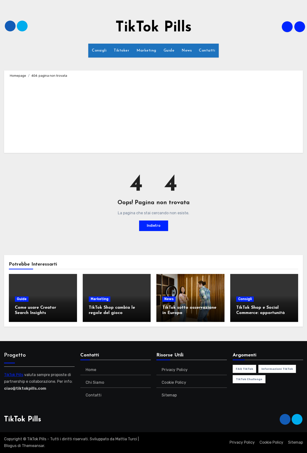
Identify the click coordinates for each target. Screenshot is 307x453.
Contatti (207, 50)
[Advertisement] (154, 114)
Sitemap (169, 395)
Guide (169, 50)
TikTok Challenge (249, 379)
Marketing (146, 50)
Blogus (10, 445)
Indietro (153, 226)
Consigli (99, 50)
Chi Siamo (95, 382)
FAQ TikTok (244, 369)
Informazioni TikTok (277, 369)
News (187, 50)
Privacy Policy (175, 369)
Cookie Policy (174, 382)
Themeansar (33, 445)
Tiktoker (121, 50)
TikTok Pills (153, 28)
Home (91, 369)
